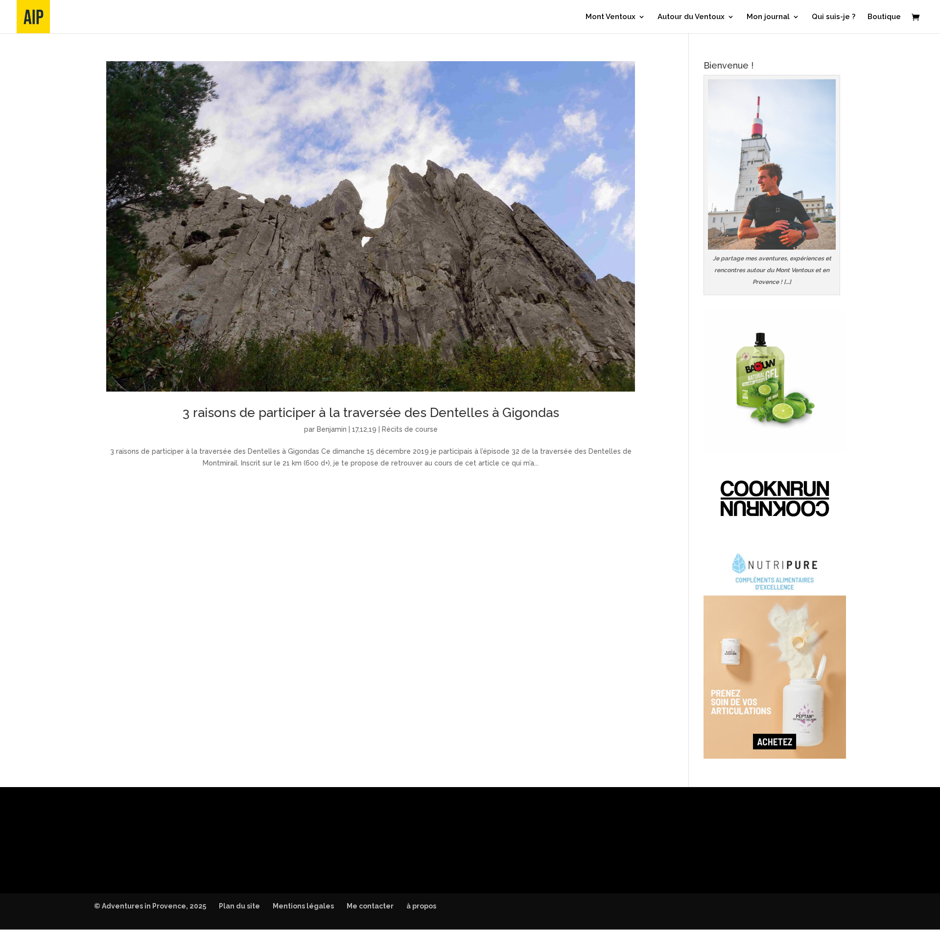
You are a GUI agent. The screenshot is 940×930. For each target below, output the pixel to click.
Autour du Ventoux (691, 17)
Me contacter (370, 906)
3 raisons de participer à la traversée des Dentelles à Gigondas (371, 412)
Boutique (884, 17)
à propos (421, 906)
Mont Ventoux (610, 17)
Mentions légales (303, 906)
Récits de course (410, 429)
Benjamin (332, 429)
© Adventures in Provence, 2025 (150, 906)
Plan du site (239, 906)
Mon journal (768, 17)
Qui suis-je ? (833, 17)
